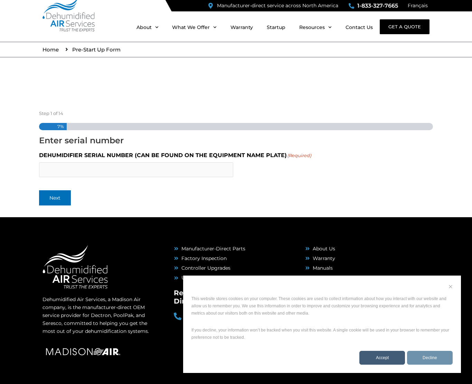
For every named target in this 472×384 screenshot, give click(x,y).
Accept (382, 357)
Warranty (241, 27)
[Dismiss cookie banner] (451, 287)
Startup (276, 27)
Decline (430, 357)
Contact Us (359, 27)
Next (54, 198)
